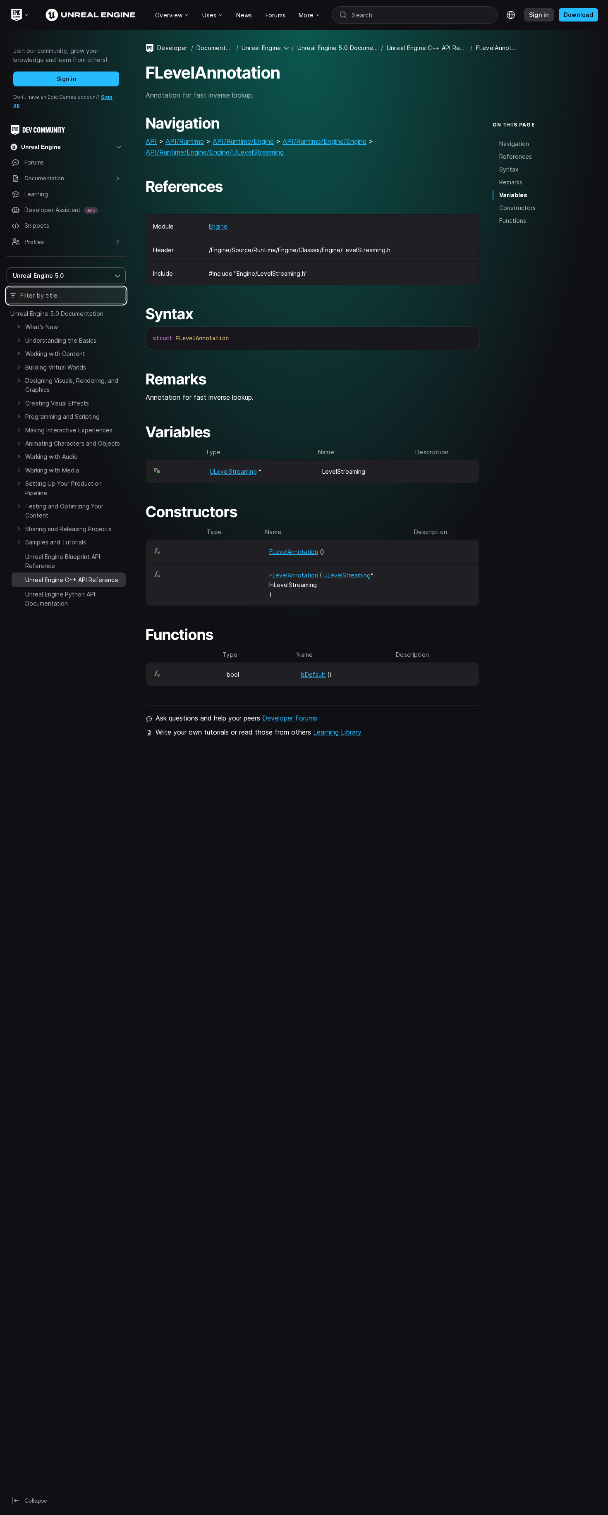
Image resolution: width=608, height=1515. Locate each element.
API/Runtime (184, 141)
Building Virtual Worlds (55, 367)
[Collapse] (18, 578)
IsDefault (313, 674)
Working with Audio (51, 456)
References (515, 156)
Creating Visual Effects (57, 403)
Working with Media (52, 470)
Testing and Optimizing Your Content (64, 511)
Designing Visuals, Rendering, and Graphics (71, 385)
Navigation (514, 143)
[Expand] (18, 326)
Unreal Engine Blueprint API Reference (62, 561)
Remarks (510, 182)
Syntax (509, 169)
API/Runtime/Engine (243, 141)
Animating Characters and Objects (72, 443)
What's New (41, 326)
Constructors (517, 207)
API (151, 141)
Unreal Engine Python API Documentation (60, 599)
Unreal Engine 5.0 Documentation (56, 313)
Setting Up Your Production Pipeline (63, 488)
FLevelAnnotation (293, 551)
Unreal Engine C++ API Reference (427, 47)
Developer (172, 47)
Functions (512, 220)
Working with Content (55, 353)
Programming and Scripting (62, 416)
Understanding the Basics (60, 340)
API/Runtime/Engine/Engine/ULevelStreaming (215, 152)
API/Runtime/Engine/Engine (324, 141)
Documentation (214, 47)
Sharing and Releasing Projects (68, 528)
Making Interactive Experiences (69, 430)
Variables (513, 194)
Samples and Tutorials (55, 542)
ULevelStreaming (233, 471)
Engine (218, 226)
